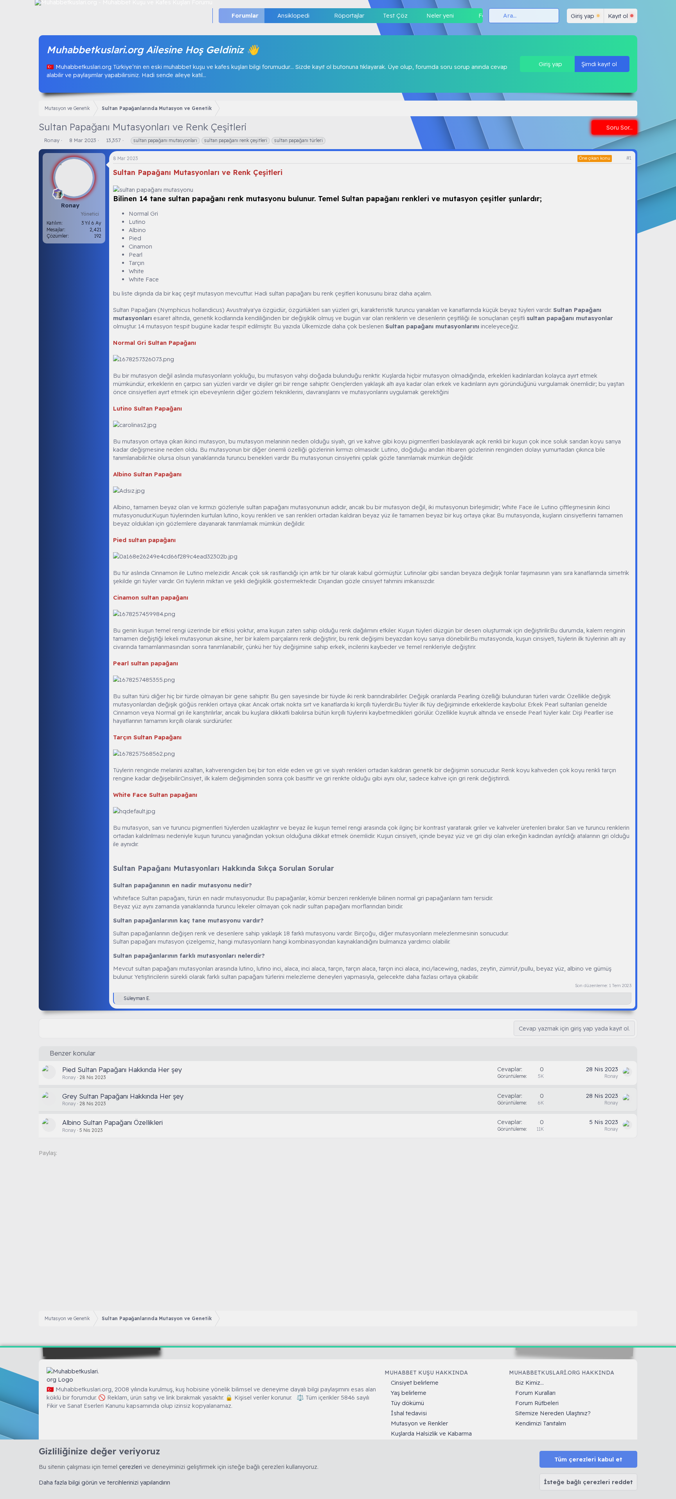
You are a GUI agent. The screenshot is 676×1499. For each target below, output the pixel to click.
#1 (628, 158)
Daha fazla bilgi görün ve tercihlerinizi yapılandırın (104, 1482)
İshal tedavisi (409, 1413)
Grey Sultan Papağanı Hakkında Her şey (122, 1096)
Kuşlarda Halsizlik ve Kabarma (431, 1433)
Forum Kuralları (535, 1392)
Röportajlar (349, 15)
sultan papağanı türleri (298, 140)
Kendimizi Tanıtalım (540, 1423)
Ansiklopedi (293, 15)
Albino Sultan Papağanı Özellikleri (112, 1122)
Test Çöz (395, 15)
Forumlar (245, 15)
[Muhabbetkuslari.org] (74, 1375)
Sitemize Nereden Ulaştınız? (553, 1413)
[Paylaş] (619, 158)
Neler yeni (440, 15)
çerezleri (130, 1466)
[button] (315, 15)
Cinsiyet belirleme (415, 1382)
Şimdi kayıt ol (599, 64)
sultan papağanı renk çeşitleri (235, 140)
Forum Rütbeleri (537, 1403)
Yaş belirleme (408, 1392)
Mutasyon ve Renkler (419, 1423)
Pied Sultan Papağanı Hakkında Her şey (122, 1069)
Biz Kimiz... (529, 1382)
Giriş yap (549, 64)
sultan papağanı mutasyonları (165, 140)
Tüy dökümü (407, 1403)
